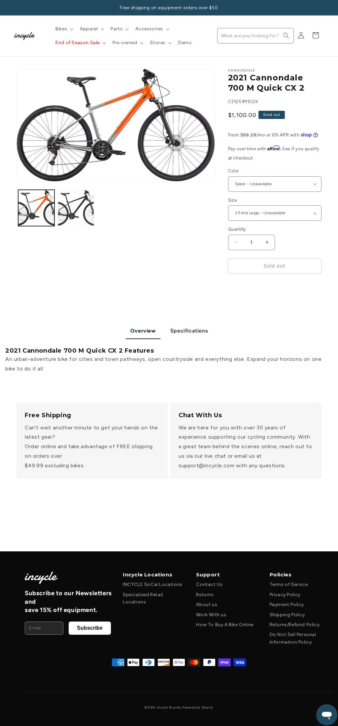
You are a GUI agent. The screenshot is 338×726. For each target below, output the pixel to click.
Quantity (237, 229)
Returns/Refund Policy (295, 624)
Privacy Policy (285, 594)
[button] (63, 29)
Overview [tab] (143, 331)
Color (233, 170)
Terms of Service (289, 584)
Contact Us (209, 584)
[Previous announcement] (19, 7)
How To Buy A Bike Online (224, 624)
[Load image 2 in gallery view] (76, 208)
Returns (205, 594)
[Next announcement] (319, 7)
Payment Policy (287, 604)
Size (232, 200)
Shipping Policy (287, 615)
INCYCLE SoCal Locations (153, 584)
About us (206, 604)
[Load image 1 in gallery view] (36, 208)
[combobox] (255, 35)
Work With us (211, 615)
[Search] (286, 35)
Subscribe (90, 628)
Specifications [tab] (189, 331)
